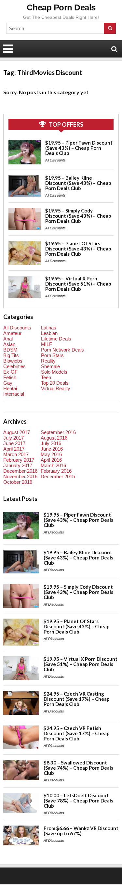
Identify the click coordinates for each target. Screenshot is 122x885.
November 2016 (20, 476)
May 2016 (51, 454)
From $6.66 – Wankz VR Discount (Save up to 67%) (81, 830)
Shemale (50, 366)
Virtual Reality (55, 388)
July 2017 (13, 438)
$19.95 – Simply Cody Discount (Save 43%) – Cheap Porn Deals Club (78, 216)
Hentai (10, 388)
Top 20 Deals (55, 383)
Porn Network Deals (62, 350)
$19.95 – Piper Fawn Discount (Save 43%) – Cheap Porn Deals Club (79, 148)
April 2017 (13, 449)
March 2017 (16, 454)
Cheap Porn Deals (61, 7)
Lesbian (49, 333)
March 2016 (53, 465)
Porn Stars (52, 355)
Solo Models (54, 372)
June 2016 (52, 449)
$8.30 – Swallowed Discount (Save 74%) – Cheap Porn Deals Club (78, 768)
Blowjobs (12, 361)
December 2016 (20, 471)
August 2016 (54, 438)
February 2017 (18, 460)
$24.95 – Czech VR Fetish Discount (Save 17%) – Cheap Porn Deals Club (77, 733)
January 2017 (17, 465)
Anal (8, 338)
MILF (46, 344)
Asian (9, 344)
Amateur (12, 333)
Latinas (48, 327)
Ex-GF (10, 372)
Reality (48, 361)
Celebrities (14, 366)
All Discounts (55, 160)
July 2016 (51, 443)
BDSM (10, 350)
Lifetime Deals (56, 338)
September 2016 (58, 432)
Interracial (13, 394)
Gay (7, 383)
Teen (46, 377)
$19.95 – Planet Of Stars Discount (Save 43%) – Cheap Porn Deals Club (78, 248)
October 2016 (17, 482)
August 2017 (16, 432)
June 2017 (14, 443)
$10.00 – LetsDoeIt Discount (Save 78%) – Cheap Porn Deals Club (78, 800)
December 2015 (58, 476)
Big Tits (11, 355)
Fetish (9, 377)
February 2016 (56, 471)
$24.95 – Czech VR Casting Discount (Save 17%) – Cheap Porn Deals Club (77, 699)
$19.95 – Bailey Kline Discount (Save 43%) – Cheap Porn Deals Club (78, 183)
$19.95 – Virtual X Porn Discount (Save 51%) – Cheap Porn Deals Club (78, 284)
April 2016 (51, 460)
